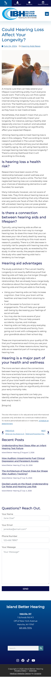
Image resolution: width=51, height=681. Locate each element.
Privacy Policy (20, 670)
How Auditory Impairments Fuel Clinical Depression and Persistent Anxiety (23, 459)
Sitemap (33, 670)
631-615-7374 (25, 628)
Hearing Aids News (30, 46)
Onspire (37, 673)
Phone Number (9, 536)
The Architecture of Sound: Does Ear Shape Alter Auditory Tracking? (25, 472)
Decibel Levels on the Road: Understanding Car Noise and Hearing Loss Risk (25, 485)
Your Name (7, 514)
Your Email (7, 525)
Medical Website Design (20, 673)
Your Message (9, 547)
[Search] (41, 648)
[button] (47, 14)
